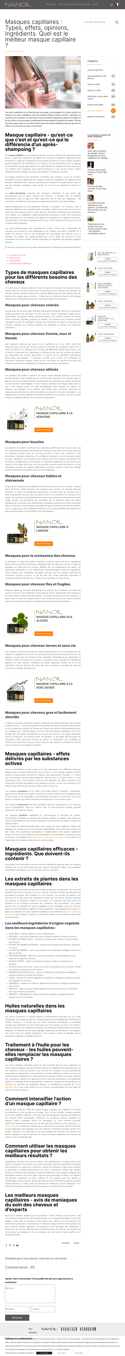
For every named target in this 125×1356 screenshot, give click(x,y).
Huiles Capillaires (101, 105)
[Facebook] (6, 1245)
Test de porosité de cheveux (74, 4)
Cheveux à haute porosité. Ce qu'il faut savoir (97, 188)
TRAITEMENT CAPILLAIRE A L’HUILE (101, 97)
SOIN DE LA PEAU (101, 90)
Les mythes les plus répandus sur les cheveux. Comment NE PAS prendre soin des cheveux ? (97, 207)
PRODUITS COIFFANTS (101, 117)
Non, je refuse (62, 1353)
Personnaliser (79, 1353)
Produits (50, 4)
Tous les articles (95, 70)
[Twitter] (13, 1245)
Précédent (66, 1243)
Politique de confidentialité (18, 1338)
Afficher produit (44, 430)
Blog (95, 4)
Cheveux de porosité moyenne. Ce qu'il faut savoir (97, 172)
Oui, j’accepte (44, 1353)
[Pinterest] (10, 1245)
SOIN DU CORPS (100, 84)
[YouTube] (17, 1245)
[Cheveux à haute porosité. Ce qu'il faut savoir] (90, 181)
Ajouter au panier (107, 261)
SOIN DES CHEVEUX (101, 111)
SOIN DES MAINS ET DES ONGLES (100, 77)
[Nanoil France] (18, 4)
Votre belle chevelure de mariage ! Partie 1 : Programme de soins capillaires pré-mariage (98, 154)
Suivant (76, 1243)
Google (54, 1349)
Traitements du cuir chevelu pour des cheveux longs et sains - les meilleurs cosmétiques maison (97, 229)
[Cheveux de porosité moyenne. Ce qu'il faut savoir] (90, 164)
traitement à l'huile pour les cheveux (49, 837)
